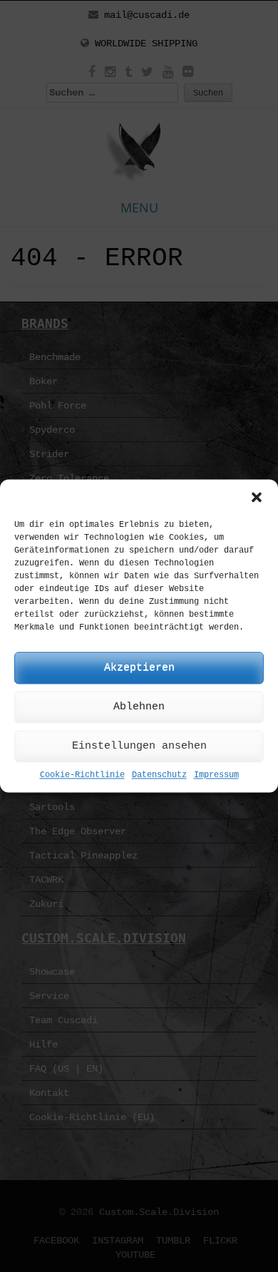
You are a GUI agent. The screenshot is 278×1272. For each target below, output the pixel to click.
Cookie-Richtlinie (82, 775)
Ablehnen (139, 707)
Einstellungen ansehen (139, 746)
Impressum (216, 775)
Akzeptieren (139, 668)
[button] (256, 497)
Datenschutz (159, 775)
